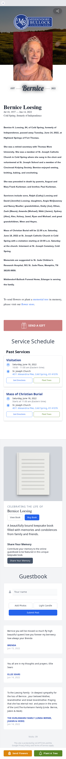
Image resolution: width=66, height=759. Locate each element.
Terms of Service (41, 745)
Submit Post (33, 612)
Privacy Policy (24, 745)
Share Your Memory (20, 560)
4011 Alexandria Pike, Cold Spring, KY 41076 (35, 374)
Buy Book (32, 517)
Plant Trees (46, 380)
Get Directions (19, 380)
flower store (27, 304)
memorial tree (41, 299)
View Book (15, 517)
